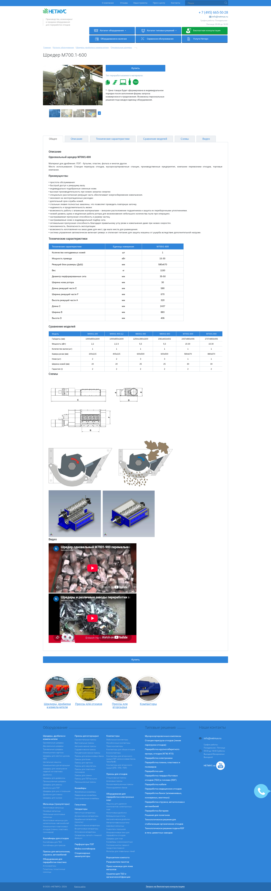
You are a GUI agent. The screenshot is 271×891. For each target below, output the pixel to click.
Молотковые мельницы (53, 808)
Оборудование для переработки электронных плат (120, 797)
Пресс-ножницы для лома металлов (119, 868)
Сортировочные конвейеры (87, 798)
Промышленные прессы (85, 782)
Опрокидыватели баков (116, 788)
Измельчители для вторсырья (56, 765)
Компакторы (113, 736)
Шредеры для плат (114, 839)
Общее (53, 139)
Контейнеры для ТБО (52, 842)
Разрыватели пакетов (117, 862)
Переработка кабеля (155, 784)
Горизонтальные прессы (85, 740)
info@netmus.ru (220, 17)
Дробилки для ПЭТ (51, 788)
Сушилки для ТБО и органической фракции (118, 875)
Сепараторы (81, 809)
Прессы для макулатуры (85, 766)
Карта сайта (79, 887)
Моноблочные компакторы (118, 743)
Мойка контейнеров (85, 848)
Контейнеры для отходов (56, 838)
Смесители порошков (116, 829)
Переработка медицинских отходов (163, 788)
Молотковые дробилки (116, 813)
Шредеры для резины (52, 785)
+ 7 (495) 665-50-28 (213, 12)
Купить (135, 68)
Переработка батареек (157, 810)
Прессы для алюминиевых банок (89, 756)
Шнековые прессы (114, 781)
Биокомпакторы (113, 753)
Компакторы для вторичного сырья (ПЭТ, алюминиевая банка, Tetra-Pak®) (121, 759)
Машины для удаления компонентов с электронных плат (119, 807)
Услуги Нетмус (200, 38)
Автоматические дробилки (118, 819)
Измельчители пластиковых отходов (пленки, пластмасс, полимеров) (55, 829)
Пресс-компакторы (114, 746)
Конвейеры (80, 788)
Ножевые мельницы (52, 811)
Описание (76, 139)
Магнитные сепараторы (85, 813)
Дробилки (47, 775)
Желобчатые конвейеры (85, 792)
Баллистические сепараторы (87, 825)
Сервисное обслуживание (160, 38)
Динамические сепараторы (86, 816)
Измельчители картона (53, 753)
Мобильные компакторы (117, 740)
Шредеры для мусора (52, 798)
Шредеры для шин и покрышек (56, 791)
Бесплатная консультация (207, 30)
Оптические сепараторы (85, 832)
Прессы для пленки (83, 775)
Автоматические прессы (85, 746)
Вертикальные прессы (84, 743)
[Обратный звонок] (262, 791)
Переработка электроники (159, 758)
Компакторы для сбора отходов (120, 749)
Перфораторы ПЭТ (84, 844)
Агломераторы (49, 866)
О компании (108, 3)
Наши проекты (140, 3)
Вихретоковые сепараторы (86, 829)
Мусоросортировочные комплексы (163, 736)
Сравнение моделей (155, 139)
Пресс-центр (159, 3)
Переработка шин (154, 771)
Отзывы (124, 3)
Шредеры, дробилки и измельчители (54, 737)
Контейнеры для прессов (54, 845)
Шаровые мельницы (115, 826)
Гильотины (80, 804)
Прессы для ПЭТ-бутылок (86, 779)
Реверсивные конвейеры (86, 795)
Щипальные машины (52, 762)
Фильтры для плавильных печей (120, 851)
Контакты (175, 3)
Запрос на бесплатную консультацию (165, 886)
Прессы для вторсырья (87, 736)
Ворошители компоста (118, 857)
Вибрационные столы (115, 816)
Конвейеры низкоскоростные (119, 842)
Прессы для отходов (116, 774)
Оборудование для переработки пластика (54, 860)
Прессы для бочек (82, 759)
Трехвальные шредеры (53, 749)
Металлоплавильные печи (117, 823)
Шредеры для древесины (54, 778)
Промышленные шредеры (54, 781)
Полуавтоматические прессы (87, 753)
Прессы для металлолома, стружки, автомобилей (56, 853)
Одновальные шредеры (53, 743)
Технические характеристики (113, 139)
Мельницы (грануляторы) (56, 804)
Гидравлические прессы (85, 749)
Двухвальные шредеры (53, 746)
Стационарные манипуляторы (82, 854)
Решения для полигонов (157, 815)
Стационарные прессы (116, 778)
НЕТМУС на (209, 765)
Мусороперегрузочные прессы (119, 784)
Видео (206, 139)
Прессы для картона (84, 763)
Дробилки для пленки (52, 794)
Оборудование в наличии (114, 38)
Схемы (185, 139)
